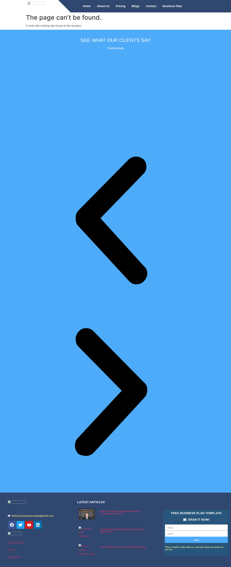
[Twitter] (20, 525)
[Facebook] (12, 525)
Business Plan (172, 6)
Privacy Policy (16, 542)
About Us (103, 6)
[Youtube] (29, 525)
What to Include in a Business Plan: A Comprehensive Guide (120, 512)
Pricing (120, 6)
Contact (151, 6)
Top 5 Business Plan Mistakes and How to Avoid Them (122, 530)
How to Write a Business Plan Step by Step (123, 547)
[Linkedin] (38, 525)
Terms (11, 549)
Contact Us (14, 557)
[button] (111, 221)
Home (87, 6)
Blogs (136, 6)
